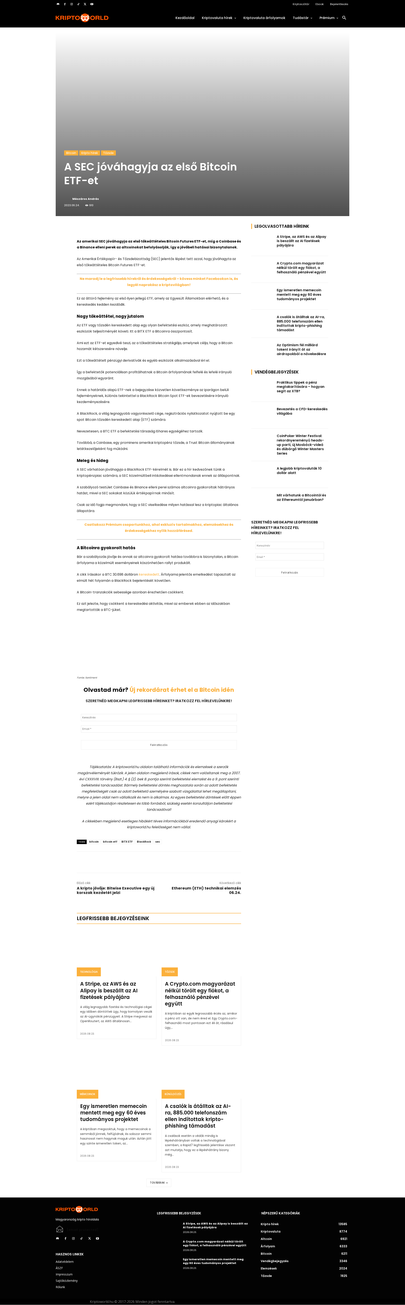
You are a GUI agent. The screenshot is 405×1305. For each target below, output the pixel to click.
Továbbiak (157, 1182)
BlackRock (144, 841)
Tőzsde (108, 153)
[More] (125, 228)
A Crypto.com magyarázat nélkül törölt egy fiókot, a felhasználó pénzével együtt (200, 993)
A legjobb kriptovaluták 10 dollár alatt (299, 470)
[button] (344, 18)
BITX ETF (127, 841)
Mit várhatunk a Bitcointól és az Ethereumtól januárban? (301, 497)
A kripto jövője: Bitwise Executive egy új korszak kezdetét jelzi (115, 890)
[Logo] (101, 18)
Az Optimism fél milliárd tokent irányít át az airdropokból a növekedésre (301, 349)
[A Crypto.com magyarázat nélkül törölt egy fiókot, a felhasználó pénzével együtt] (201, 952)
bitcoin (94, 841)
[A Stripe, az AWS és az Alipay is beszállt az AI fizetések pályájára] (116, 952)
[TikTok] (78, 4)
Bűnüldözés (173, 1094)
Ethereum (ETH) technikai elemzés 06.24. (206, 890)
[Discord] (58, 4)
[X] (85, 4)
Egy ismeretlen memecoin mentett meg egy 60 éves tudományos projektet (113, 1113)
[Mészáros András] (68, 199)
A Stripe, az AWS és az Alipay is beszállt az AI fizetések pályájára (109, 990)
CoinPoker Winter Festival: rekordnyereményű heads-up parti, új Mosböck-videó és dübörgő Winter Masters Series (300, 444)
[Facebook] (64, 4)
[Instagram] (71, 4)
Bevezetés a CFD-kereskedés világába (302, 411)
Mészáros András (85, 199)
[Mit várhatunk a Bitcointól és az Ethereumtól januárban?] (262, 501)
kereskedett (149, 574)
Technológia (89, 972)
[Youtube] (91, 4)
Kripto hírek (89, 153)
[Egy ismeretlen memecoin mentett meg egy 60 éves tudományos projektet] (116, 1075)
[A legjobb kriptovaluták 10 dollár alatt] (262, 474)
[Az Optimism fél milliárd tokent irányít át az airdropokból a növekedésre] (262, 351)
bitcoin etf (110, 841)
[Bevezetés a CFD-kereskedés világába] (262, 415)
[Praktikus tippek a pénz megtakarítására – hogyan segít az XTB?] (262, 388)
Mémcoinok (87, 1094)
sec (157, 841)
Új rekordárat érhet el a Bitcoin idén (182, 690)
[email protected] (83, 1230)
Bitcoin (71, 153)
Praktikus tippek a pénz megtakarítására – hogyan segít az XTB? (300, 387)
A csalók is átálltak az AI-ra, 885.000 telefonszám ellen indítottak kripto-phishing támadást (198, 1116)
